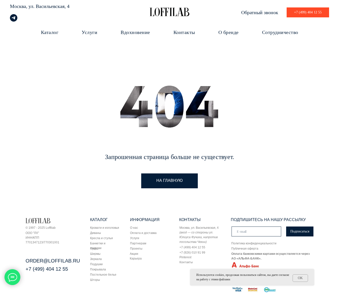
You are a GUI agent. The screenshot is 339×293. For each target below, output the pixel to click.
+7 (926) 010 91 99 (192, 252)
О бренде (228, 32)
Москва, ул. (22, 6)
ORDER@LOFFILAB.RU (53, 260)
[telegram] (13, 20)
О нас (134, 227)
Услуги (89, 32)
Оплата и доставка (143, 233)
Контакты (184, 32)
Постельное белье (103, 274)
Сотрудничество (280, 32)
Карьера (136, 258)
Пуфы (94, 248)
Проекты (136, 248)
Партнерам (138, 243)
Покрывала (98, 269)
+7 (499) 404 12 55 (47, 269)
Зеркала (96, 259)
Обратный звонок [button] (259, 12)
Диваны (95, 233)
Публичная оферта (244, 248)
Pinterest (185, 257)
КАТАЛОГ (99, 220)
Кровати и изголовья (104, 227)
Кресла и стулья (101, 238)
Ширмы (95, 254)
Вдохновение (135, 32)
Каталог (50, 32)
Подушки (96, 264)
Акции (134, 254)
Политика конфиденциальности (253, 243)
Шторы (95, 280)
